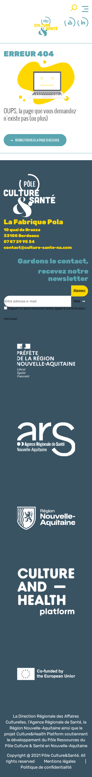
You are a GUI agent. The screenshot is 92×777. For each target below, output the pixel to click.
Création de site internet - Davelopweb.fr (52, 773)
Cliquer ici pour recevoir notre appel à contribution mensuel (44, 310)
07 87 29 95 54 (19, 241)
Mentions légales (60, 761)
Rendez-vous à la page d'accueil (37, 140)
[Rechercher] (74, 7)
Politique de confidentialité (46, 767)
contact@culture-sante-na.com (38, 247)
